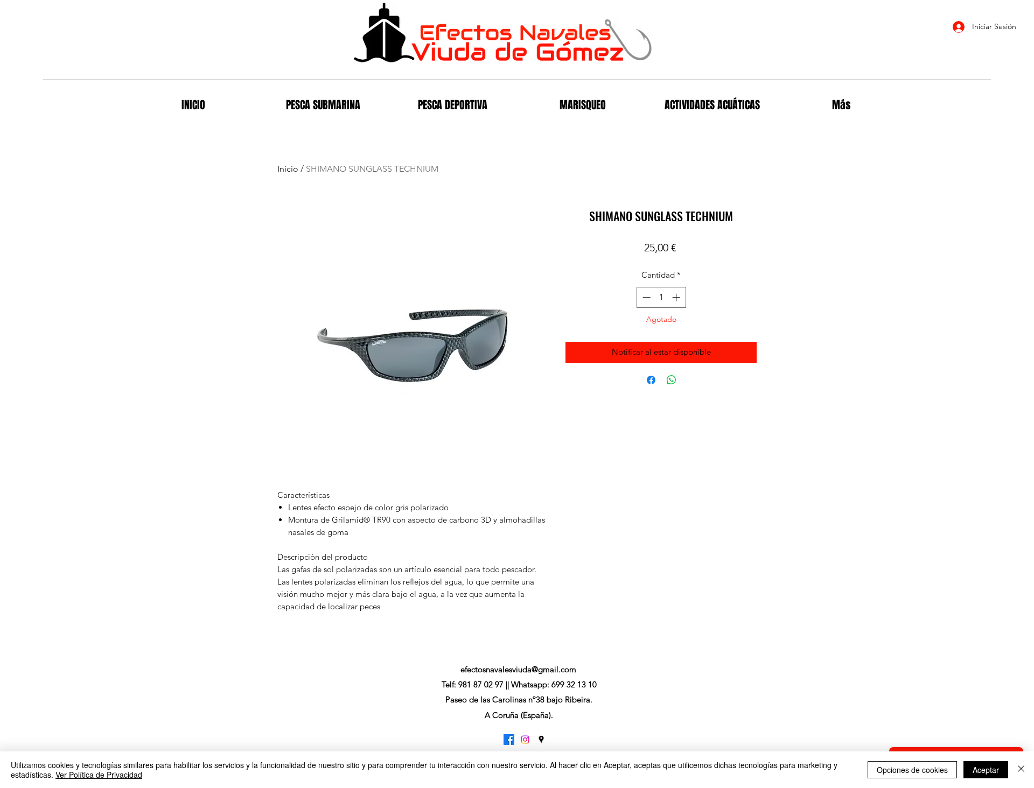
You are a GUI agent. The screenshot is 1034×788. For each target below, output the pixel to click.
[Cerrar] (1021, 769)
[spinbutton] (661, 297)
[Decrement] (645, 297)
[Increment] (677, 297)
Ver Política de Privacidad (98, 774)
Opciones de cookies (912, 769)
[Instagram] (525, 739)
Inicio (287, 169)
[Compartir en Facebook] (651, 380)
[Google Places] (541, 739)
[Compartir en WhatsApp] (671, 380)
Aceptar (986, 769)
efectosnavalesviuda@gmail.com (518, 669)
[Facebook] (509, 739)
